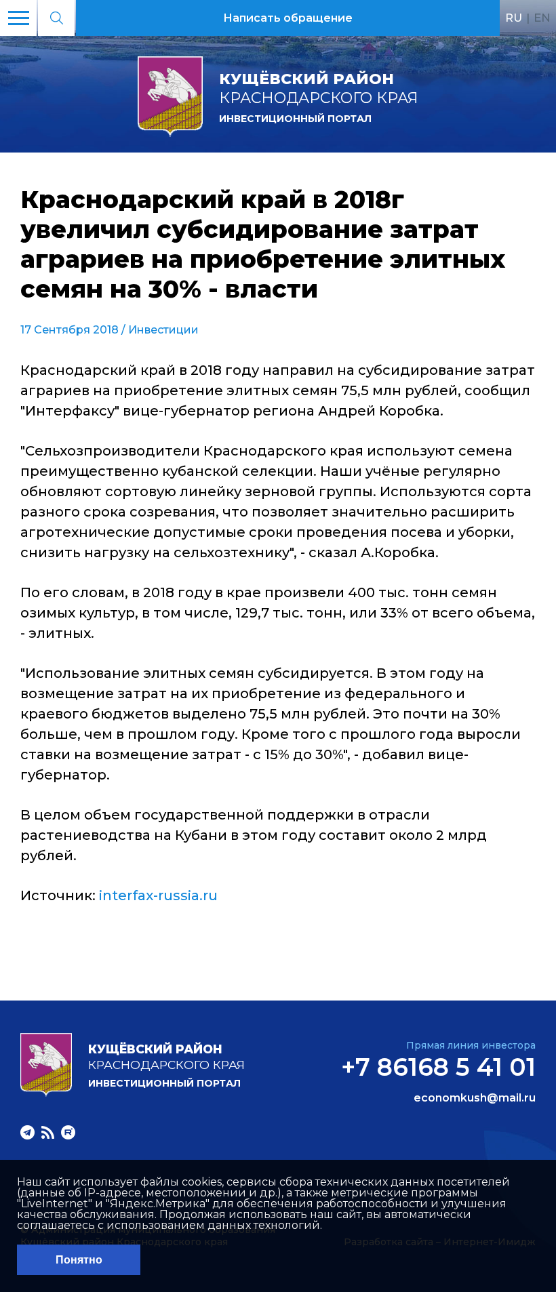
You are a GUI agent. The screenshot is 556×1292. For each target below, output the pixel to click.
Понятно (79, 1260)
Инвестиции (163, 329)
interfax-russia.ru (158, 895)
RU (513, 17)
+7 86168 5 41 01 (438, 1067)
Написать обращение (288, 18)
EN (542, 17)
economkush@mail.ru (475, 1098)
